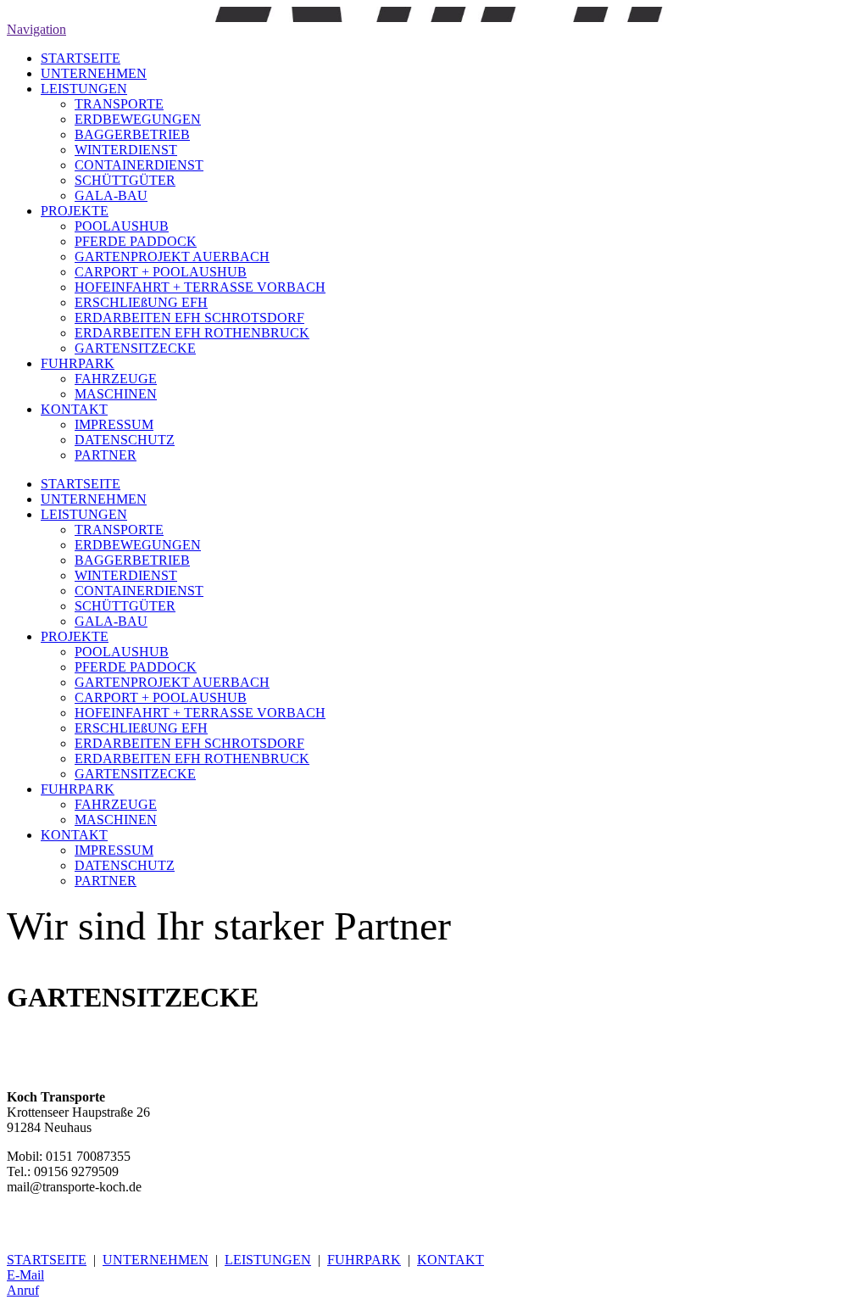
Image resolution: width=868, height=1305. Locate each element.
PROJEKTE (74, 211)
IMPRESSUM (114, 424)
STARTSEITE (80, 58)
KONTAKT (74, 409)
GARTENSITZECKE (135, 348)
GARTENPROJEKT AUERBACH (172, 256)
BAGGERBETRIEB (132, 134)
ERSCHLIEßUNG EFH (141, 302)
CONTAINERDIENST (139, 165)
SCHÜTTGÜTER (125, 180)
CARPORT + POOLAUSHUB (161, 272)
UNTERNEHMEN (94, 73)
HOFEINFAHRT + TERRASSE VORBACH (200, 287)
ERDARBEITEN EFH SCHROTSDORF (189, 317)
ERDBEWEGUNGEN (138, 119)
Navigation (36, 29)
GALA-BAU (111, 195)
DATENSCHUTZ (125, 439)
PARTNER (105, 455)
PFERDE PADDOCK (136, 241)
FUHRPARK (77, 363)
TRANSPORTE (119, 104)
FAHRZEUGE (116, 378)
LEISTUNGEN (84, 88)
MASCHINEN (116, 394)
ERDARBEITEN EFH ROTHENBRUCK (192, 333)
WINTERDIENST (126, 149)
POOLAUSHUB (122, 226)
